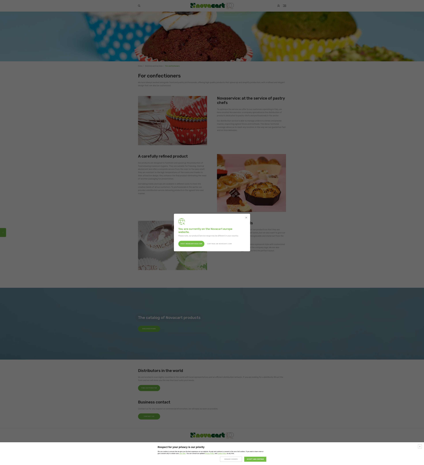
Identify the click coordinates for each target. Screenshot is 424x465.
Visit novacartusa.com (191, 244)
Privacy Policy (209, 453)
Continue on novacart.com (219, 244)
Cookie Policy (222, 453)
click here (182, 453)
